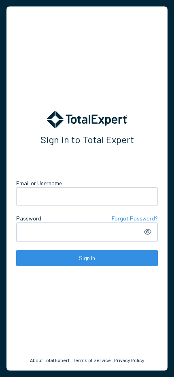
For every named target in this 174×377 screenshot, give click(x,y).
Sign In (87, 257)
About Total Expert (50, 360)
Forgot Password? (135, 218)
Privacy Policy (129, 360)
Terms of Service (92, 360)
